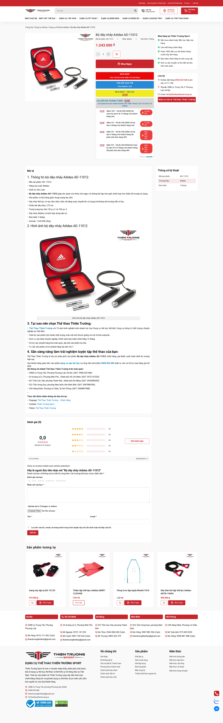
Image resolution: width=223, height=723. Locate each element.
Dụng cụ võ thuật (88, 18)
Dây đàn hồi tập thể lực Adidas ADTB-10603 (176, 592)
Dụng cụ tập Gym (67, 18)
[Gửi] (135, 11)
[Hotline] (214, 693)
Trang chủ (29, 27)
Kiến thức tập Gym (176, 660)
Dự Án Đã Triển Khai (175, 3)
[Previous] (25, 581)
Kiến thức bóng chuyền (178, 671)
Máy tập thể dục (47, 18)
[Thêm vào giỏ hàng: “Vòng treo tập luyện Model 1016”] (120, 602)
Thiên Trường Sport (45, 404)
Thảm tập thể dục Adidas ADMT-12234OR (89, 592)
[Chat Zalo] (214, 701)
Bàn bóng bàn (140, 667)
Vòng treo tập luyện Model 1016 (133, 590)
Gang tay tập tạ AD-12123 (42, 590)
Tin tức (186, 3)
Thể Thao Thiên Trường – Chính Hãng (54, 400)
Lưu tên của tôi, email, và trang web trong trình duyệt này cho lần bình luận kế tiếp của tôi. (71, 528)
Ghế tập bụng (140, 663)
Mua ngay (47, 603)
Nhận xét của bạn (35, 485)
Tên (29, 517)
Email (93, 517)
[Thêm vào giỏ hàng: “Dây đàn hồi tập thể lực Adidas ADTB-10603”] (164, 602)
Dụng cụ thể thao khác (177, 18)
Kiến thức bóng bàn (177, 657)
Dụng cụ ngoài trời (152, 18)
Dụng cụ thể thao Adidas (59, 27)
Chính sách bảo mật (108, 677)
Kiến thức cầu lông (176, 663)
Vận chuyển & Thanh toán (156, 3)
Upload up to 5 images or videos (42, 506)
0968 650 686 (107, 363)
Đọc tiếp (78, 603)
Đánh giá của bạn (35, 477)
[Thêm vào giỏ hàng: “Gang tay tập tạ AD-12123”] (32, 602)
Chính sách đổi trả (107, 674)
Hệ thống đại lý (106, 660)
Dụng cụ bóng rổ (130, 18)
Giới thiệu (142, 3)
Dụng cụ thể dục (41, 27)
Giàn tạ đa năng (141, 660)
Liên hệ (195, 3)
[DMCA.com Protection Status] (61, 703)
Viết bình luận (137, 441)
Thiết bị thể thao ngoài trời (145, 674)
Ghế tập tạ (139, 657)
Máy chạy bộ (31, 18)
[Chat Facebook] (214, 709)
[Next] (198, 581)
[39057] (116, 54)
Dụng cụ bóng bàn (110, 18)
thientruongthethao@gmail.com (41, 694)
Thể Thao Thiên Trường (41, 328)
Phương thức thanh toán (110, 667)
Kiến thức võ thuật (176, 667)
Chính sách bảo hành (108, 670)
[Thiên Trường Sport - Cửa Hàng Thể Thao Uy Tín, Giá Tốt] (38, 10)
